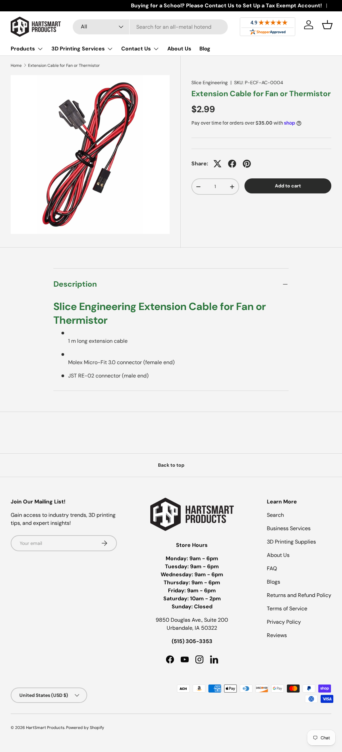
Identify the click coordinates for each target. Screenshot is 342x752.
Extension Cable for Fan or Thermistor (64, 65)
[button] (327, 24)
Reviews (277, 635)
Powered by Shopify (85, 727)
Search (275, 514)
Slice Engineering (209, 83)
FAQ (272, 568)
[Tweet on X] (217, 163)
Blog (204, 48)
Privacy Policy (284, 621)
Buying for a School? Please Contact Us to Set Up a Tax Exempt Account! (226, 5)
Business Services (289, 528)
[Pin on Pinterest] (246, 163)
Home (16, 65)
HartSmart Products (45, 727)
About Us (179, 48)
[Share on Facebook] (232, 163)
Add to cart (288, 186)
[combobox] (150, 26)
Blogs (273, 581)
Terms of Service (287, 608)
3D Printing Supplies (291, 541)
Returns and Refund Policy (299, 595)
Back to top (171, 465)
